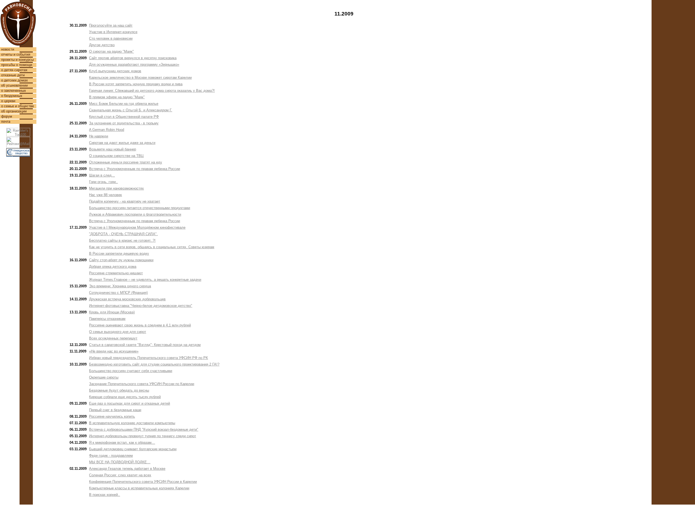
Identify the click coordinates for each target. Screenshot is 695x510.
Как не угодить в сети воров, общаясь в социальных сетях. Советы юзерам (151, 247)
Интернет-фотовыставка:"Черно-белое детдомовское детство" (140, 306)
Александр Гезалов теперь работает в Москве (127, 469)
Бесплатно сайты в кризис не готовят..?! (122, 240)
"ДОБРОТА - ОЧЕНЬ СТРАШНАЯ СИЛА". (123, 234)
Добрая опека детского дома (112, 267)
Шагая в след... (102, 175)
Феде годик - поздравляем (111, 456)
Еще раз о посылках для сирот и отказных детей (129, 403)
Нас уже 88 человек (105, 195)
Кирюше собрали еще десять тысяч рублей (125, 397)
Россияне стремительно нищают (116, 273)
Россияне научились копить (112, 416)
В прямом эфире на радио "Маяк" (117, 97)
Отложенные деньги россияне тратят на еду (125, 162)
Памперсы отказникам (107, 319)
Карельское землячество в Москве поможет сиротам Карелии (140, 77)
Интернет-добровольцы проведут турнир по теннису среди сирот (142, 436)
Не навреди (98, 136)
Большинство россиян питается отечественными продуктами (139, 208)
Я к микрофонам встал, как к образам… (122, 442)
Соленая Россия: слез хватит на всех (120, 475)
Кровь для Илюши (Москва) (112, 312)
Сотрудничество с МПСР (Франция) (118, 293)
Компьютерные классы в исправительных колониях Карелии (139, 488)
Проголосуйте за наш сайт (110, 25)
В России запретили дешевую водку (119, 253)
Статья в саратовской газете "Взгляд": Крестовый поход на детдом (145, 345)
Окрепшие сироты (103, 377)
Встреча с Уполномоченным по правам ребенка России (134, 169)
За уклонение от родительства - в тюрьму (124, 123)
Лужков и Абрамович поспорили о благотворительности (135, 214)
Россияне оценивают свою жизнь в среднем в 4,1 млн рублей (140, 325)
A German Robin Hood (106, 130)
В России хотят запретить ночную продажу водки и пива (135, 84)
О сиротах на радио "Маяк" (111, 51)
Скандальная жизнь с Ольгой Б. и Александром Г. (130, 110)
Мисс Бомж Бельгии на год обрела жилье (123, 104)
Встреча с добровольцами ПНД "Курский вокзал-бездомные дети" (143, 429)
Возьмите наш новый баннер (112, 149)
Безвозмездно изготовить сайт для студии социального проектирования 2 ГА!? (154, 364)
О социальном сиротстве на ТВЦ (116, 156)
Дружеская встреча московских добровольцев (127, 299)
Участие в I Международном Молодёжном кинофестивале (137, 227)
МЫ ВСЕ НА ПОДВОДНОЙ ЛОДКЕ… (119, 462)
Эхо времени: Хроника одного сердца (120, 286)
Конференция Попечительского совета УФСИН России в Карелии (143, 482)
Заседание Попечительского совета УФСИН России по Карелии (141, 384)
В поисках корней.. (104, 495)
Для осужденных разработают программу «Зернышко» (134, 64)
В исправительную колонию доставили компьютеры (132, 423)
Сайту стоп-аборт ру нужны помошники (121, 260)
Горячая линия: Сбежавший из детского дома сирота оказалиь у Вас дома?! (152, 91)
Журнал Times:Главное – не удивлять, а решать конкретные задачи (145, 280)
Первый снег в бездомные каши (115, 410)
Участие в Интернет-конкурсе (113, 32)
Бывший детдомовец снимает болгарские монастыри (132, 449)
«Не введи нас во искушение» (113, 351)
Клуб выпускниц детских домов (115, 71)
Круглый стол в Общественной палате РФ (124, 117)
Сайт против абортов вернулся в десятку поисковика (132, 58)
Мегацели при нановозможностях (116, 188)
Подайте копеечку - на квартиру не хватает (124, 201)
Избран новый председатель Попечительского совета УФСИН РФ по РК (148, 358)
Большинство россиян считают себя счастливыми (130, 371)
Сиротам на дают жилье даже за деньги (122, 143)
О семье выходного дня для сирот (117, 332)
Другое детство (102, 45)
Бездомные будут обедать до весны (119, 390)
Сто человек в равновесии (110, 38)
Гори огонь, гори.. (103, 182)
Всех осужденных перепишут (113, 338)
